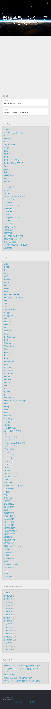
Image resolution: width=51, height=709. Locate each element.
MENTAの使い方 (11, 675)
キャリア (8, 190)
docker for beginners (12, 103)
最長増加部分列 (11, 531)
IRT (5, 300)
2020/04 (8, 640)
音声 (6, 573)
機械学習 (8, 233)
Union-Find (9, 346)
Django (7, 279)
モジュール (9, 223)
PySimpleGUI (10, 337)
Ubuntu (7, 343)
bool (6, 358)
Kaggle (7, 148)
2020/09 (8, 624)
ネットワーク (10, 461)
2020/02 (8, 646)
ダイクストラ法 (11, 446)
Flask (6, 288)
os (5, 388)
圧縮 (6, 510)
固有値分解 (9, 507)
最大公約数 (9, 519)
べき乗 (7, 422)
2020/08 (8, 627)
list (5, 172)
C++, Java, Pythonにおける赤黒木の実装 (22, 681)
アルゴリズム (10, 187)
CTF (6, 135)
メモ (6, 479)
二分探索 (8, 491)
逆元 (6, 570)
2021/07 (8, 605)
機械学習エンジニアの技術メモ (25, 20)
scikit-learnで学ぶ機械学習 (16, 400)
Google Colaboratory (13, 297)
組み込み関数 (10, 242)
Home (17, 702)
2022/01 (8, 596)
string (6, 406)
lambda (7, 379)
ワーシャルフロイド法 (13, 485)
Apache (7, 129)
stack (6, 403)
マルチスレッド (11, 473)
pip (5, 394)
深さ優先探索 (10, 540)
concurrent (9, 361)
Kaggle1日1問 (10, 315)
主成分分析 (9, 488)
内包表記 (8, 498)
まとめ (7, 184)
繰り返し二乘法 (11, 564)
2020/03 (8, 643)
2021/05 (8, 608)
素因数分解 (9, 549)
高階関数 (8, 248)
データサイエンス (11, 205)
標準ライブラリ (11, 534)
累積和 (7, 555)
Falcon (7, 285)
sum (6, 410)
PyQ (6, 334)
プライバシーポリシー (28, 702)
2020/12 (8, 615)
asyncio (7, 352)
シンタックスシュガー (13, 437)
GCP (6, 142)
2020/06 (8, 634)
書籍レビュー (10, 230)
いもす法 (8, 419)
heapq (7, 376)
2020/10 (8, 621)
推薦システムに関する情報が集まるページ (22, 678)
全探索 (7, 494)
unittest (7, 181)
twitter (7, 178)
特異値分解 (9, 543)
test (6, 412)
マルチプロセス (11, 476)
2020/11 (7, 618)
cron (6, 169)
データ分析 (9, 455)
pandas (7, 391)
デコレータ (9, 202)
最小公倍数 (9, 525)
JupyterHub (9, 144)
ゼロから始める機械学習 (14, 196)
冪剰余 (7, 501)
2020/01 (8, 649)
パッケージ (9, 211)
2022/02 (8, 592)
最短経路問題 (10, 528)
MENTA (7, 154)
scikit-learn (9, 175)
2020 (5, 96)
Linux (6, 151)
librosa (7, 382)
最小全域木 (9, 522)
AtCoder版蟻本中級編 (13, 132)
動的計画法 (9, 504)
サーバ (7, 193)
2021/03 (8, 611)
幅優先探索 (9, 513)
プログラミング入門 (12, 217)
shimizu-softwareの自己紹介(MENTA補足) (22, 665)
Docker (7, 138)
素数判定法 (9, 552)
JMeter (7, 303)
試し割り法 (9, 567)
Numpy (7, 331)
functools (8, 373)
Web (6, 166)
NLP (6, 328)
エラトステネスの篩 (12, 431)
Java (6, 306)
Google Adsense (11, 294)
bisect (7, 355)
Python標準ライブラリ (14, 163)
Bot (5, 270)
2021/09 (8, 599)
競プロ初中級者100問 (13, 236)
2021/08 (8, 602)
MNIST (7, 324)
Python (7, 157)
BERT (6, 267)
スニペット (9, 440)
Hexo (12, 700)
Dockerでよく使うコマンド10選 (16, 112)
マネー (7, 220)
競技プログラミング (12, 239)
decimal (7, 367)
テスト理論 (9, 199)
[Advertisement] (25, 62)
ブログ (7, 214)
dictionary (8, 370)
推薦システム (10, 227)
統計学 (7, 561)
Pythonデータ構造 (12, 160)
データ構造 (9, 208)
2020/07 (8, 630)
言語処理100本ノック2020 (15, 245)
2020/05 (8, 637)
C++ (6, 273)
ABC (6, 264)
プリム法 (8, 467)
